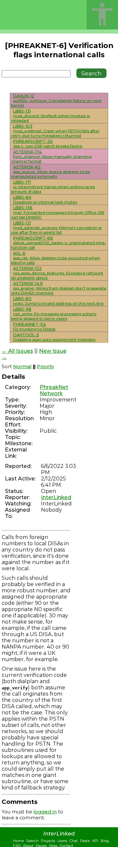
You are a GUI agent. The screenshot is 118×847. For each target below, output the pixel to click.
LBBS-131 (22, 111)
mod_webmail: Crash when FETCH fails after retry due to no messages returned (55, 133)
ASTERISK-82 (27, 167)
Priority (45, 367)
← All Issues (17, 351)
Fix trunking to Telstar (34, 329)
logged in (45, 812)
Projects (48, 840)
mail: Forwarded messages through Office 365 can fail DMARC (57, 214)
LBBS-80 (22, 298)
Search (32, 840)
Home (18, 840)
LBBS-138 (22, 207)
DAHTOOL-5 (26, 334)
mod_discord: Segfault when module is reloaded (50, 118)
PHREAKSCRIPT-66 (33, 238)
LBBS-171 (22, 182)
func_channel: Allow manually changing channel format (51, 159)
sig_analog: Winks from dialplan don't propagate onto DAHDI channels (59, 290)
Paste (85, 840)
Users (62, 840)
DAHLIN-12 (23, 95)
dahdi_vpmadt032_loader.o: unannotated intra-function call (58, 245)
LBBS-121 (22, 222)
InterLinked (56, 497)
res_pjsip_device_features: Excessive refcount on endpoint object (57, 275)
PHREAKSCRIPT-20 (33, 141)
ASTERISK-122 (27, 268)
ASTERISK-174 (27, 151)
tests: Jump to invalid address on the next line (58, 303)
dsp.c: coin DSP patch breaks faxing (47, 146)
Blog (105, 840)
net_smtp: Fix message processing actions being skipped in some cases (53, 316)
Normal (22, 367)
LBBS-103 (22, 126)
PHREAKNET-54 (29, 324)
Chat (73, 840)
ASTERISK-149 (28, 283)
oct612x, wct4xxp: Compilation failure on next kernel (56, 103)
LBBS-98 (22, 309)
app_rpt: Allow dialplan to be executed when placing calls (55, 260)
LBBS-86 (22, 197)
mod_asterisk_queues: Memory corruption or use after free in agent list (56, 230)
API (95, 840)
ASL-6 (19, 253)
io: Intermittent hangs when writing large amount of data (53, 189)
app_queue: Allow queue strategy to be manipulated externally (50, 174)
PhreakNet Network (54, 390)
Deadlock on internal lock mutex (45, 202)
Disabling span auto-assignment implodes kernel (53, 341)
